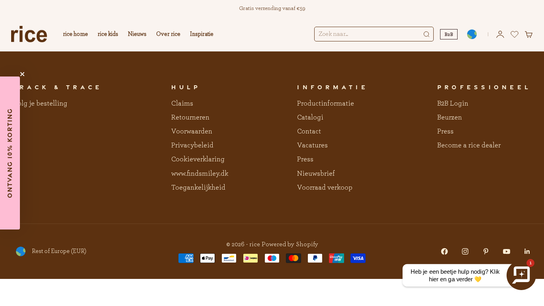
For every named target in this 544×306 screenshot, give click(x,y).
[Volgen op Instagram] (465, 251)
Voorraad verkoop (324, 187)
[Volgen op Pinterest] (486, 251)
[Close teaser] (22, 74)
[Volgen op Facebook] (444, 251)
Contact (309, 131)
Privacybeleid (192, 145)
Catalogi (310, 117)
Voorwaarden (191, 131)
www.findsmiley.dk (199, 173)
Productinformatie (325, 103)
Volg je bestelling (40, 103)
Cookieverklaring (198, 159)
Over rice (168, 34)
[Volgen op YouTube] (507, 251)
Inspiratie (201, 34)
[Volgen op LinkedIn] (527, 251)
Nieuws (137, 34)
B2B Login (452, 103)
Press (305, 159)
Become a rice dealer (469, 145)
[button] (10, 153)
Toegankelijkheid (198, 187)
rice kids (108, 34)
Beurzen (449, 117)
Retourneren (190, 117)
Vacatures (312, 145)
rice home (75, 34)
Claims (182, 103)
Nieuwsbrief (316, 173)
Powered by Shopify (290, 244)
